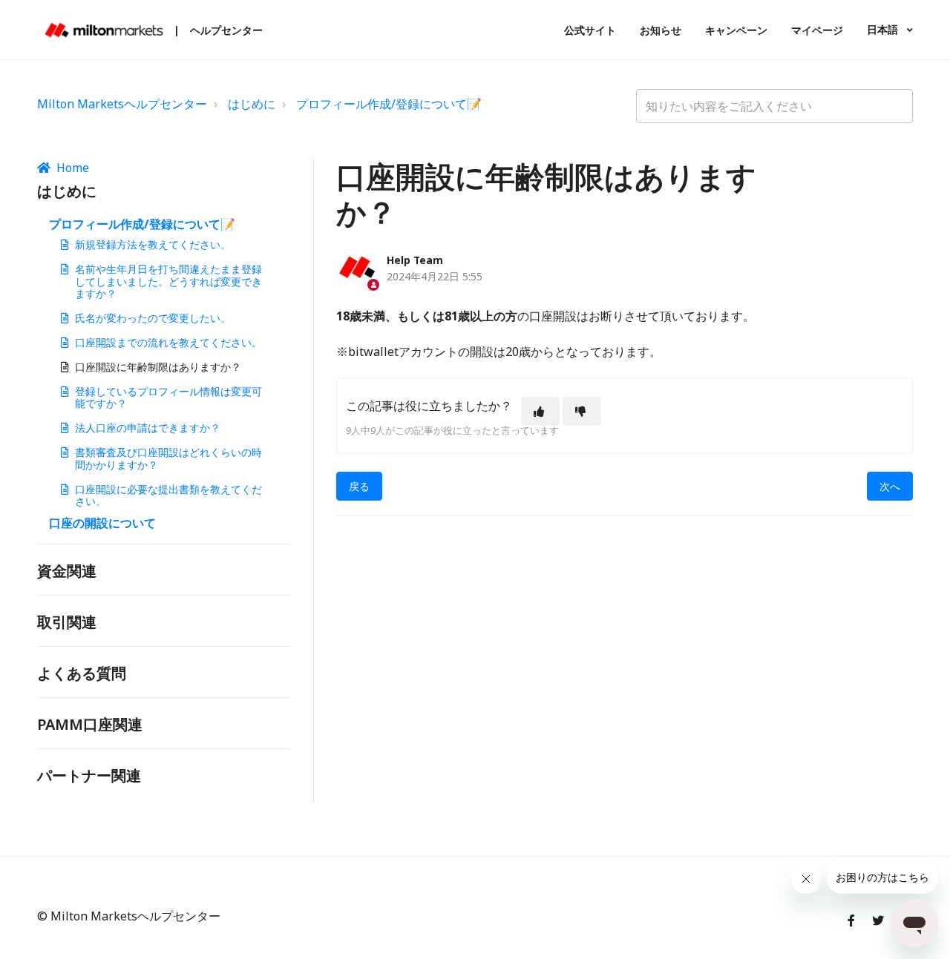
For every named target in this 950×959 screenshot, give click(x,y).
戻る (359, 486)
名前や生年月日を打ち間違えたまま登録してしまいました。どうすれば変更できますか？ (168, 281)
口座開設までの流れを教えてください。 (168, 342)
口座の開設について (102, 523)
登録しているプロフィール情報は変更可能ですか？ (168, 397)
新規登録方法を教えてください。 (153, 244)
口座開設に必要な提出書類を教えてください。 (168, 495)
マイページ (817, 30)
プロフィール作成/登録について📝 (389, 104)
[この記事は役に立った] (540, 411)
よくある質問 (81, 673)
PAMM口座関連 (89, 724)
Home (72, 167)
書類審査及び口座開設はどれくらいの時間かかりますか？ (168, 458)
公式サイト (590, 30)
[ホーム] (104, 30)
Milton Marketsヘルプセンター (122, 104)
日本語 (884, 29)
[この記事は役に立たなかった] (582, 411)
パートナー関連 (89, 775)
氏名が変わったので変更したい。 (153, 318)
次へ (889, 486)
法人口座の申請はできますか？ (147, 428)
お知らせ (660, 30)
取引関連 (66, 622)
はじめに (251, 104)
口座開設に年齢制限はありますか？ (158, 367)
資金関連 (66, 571)
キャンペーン (736, 30)
